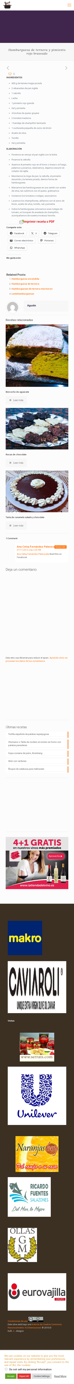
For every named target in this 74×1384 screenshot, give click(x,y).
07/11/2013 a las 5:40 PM (29, 550)
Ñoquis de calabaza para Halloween (26, 769)
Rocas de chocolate (16, 454)
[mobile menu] (69, 5)
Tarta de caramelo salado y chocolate (25, 517)
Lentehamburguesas (23, 293)
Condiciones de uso (18, 1321)
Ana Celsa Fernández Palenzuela (37, 546)
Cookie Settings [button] (42, 1376)
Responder (60, 547)
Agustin (31, 305)
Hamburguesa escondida (25, 279)
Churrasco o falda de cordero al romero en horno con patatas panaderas (34, 744)
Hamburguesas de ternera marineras (32, 289)
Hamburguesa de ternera (25, 284)
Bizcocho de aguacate (17, 392)
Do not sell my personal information (30, 1369)
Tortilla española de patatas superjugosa (28, 734)
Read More (60, 1376)
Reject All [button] (24, 1376)
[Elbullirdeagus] (7, 5)
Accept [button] (10, 1376)
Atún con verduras (17, 761)
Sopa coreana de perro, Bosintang (25, 753)
